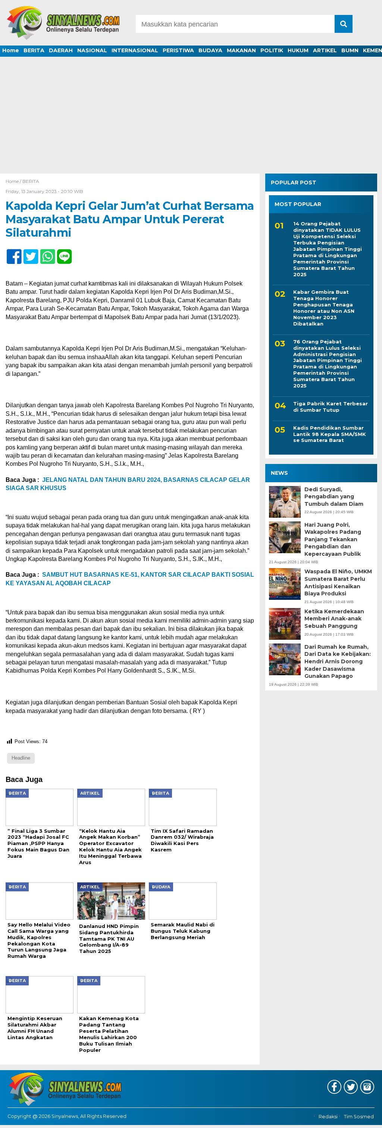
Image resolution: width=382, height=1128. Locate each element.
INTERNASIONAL (135, 50)
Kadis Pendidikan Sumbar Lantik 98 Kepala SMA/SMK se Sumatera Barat (329, 434)
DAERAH (61, 50)
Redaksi (328, 1116)
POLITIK (271, 50)
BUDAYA (210, 50)
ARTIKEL (325, 50)
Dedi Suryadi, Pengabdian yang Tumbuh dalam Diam (333, 496)
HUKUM (298, 50)
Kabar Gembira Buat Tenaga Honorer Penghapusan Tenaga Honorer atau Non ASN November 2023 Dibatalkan (323, 307)
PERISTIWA (178, 50)
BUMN (349, 50)
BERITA (34, 50)
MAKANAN (241, 50)
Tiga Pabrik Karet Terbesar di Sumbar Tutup (330, 407)
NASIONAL (92, 50)
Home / (14, 181)
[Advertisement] (191, 117)
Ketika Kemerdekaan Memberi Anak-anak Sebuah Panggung (334, 618)
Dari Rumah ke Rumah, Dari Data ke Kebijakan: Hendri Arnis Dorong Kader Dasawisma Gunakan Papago (337, 661)
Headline (21, 758)
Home (10, 50)
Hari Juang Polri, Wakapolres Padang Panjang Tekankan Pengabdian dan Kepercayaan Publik (332, 539)
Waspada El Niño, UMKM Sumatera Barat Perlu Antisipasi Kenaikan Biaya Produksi (338, 582)
